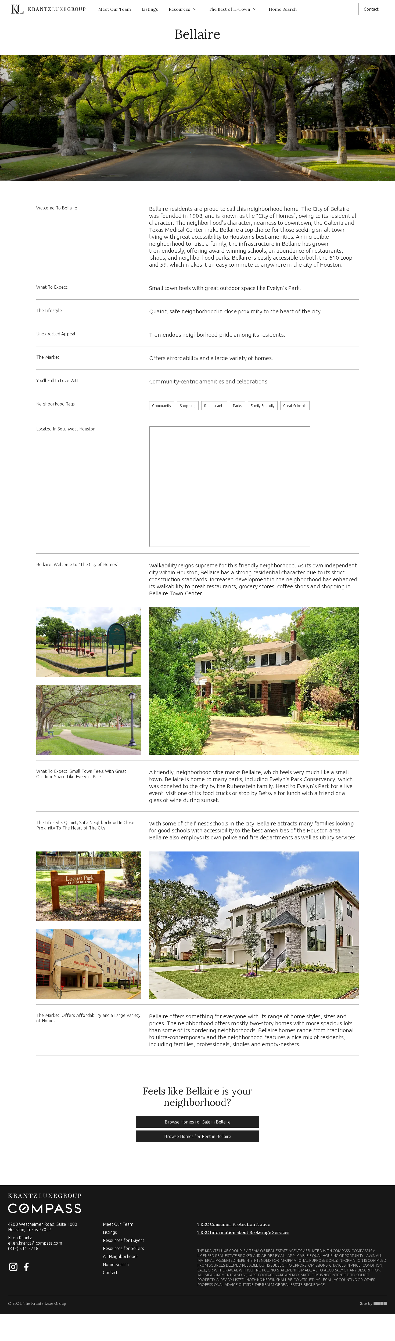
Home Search (283, 9)
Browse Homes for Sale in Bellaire (198, 1121)
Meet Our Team (114, 9)
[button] (183, 9)
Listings (150, 9)
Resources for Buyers (123, 1240)
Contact (371, 9)
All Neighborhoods (120, 1256)
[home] (48, 9)
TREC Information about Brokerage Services (243, 1232)
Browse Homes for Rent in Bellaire (197, 1136)
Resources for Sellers (123, 1248)
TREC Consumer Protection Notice (234, 1224)
